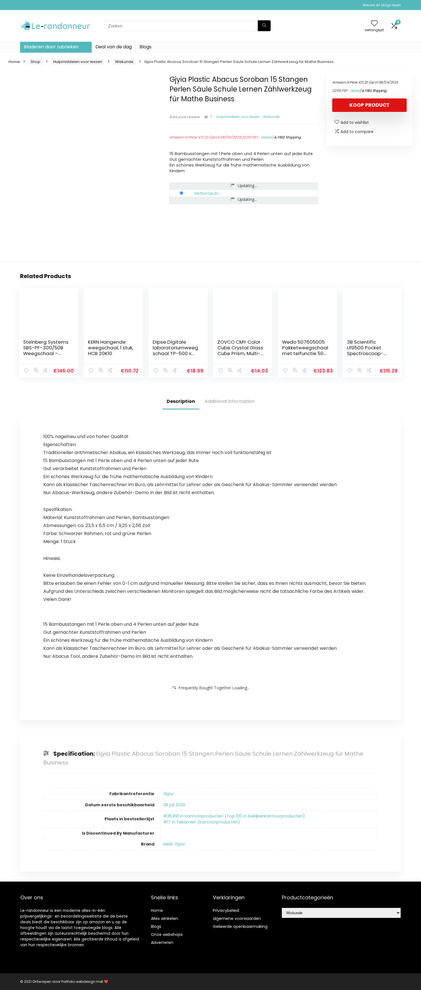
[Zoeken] (264, 25)
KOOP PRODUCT (369, 105)
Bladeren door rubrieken (51, 46)
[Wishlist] (374, 23)
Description (181, 401)
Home (14, 61)
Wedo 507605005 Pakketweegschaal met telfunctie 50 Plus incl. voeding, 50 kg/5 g (305, 353)
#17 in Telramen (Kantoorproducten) (201, 822)
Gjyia (168, 794)
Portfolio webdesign (78, 981)
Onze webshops (167, 934)
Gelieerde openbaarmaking (240, 926)
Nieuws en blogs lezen (382, 5)
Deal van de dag (113, 46)
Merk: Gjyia (174, 844)
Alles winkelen (164, 918)
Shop (35, 61)
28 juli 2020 (174, 805)
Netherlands (206, 193)
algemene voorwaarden (237, 918)
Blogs (145, 46)
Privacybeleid (226, 910)
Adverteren (162, 942)
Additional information (230, 401)
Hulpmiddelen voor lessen (77, 61)
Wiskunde (124, 61)
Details (266, 137)
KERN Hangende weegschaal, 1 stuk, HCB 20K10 (110, 347)
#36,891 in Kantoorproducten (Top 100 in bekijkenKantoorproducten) (234, 816)
